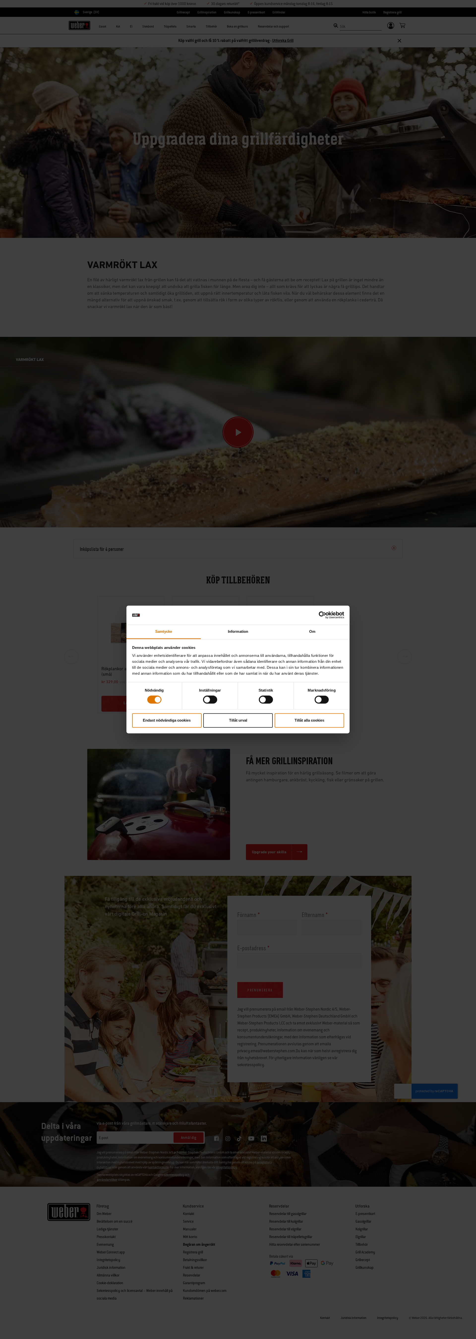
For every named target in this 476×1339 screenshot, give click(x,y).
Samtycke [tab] (163, 631)
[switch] (210, 700)
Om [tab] (312, 631)
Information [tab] (238, 631)
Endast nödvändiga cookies (167, 720)
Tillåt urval (238, 720)
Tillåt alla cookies (309, 720)
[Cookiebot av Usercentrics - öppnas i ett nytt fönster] (322, 615)
